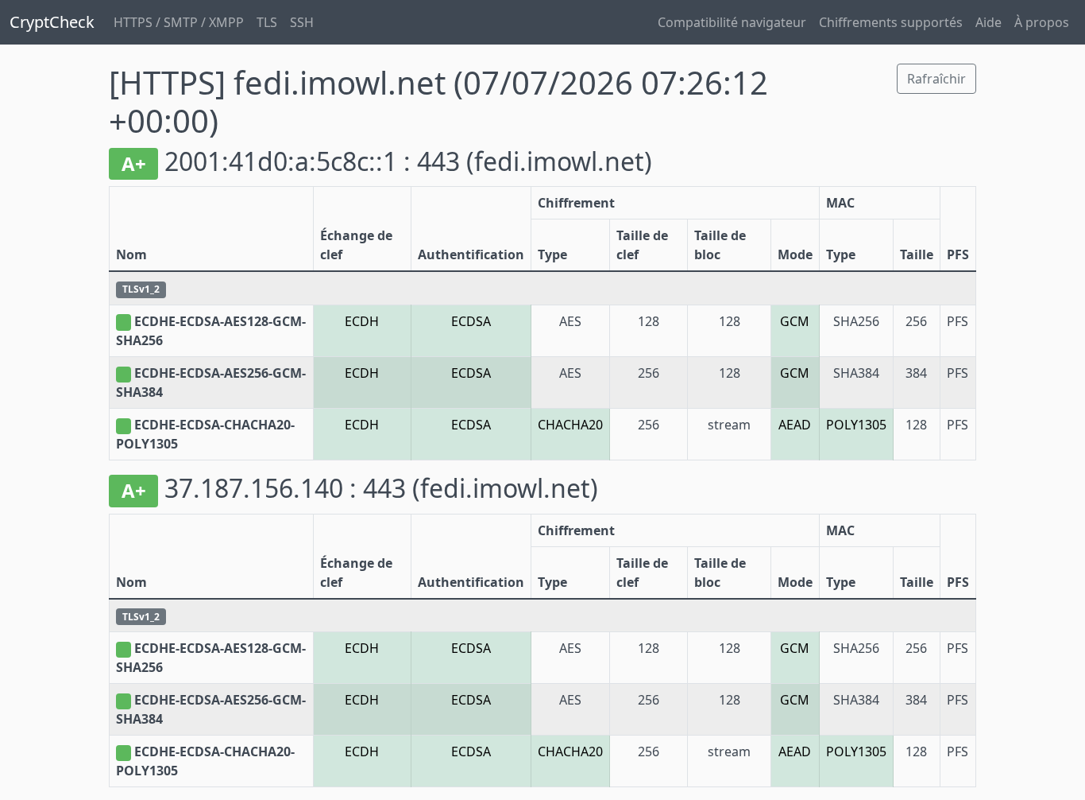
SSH (302, 22)
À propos (1041, 22)
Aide (988, 22)
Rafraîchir (936, 78)
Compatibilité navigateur (732, 22)
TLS (267, 22)
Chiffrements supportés (891, 22)
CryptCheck (52, 22)
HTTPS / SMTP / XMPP (179, 22)
